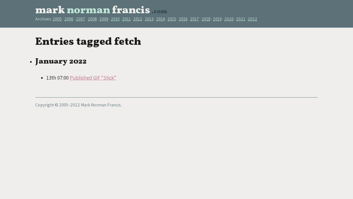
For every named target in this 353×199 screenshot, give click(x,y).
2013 (149, 19)
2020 (229, 19)
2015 (171, 19)
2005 (57, 19)
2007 (80, 19)
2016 (183, 19)
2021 (240, 19)
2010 (115, 19)
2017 (194, 19)
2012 (137, 19)
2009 (103, 19)
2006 (68, 19)
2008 (92, 19)
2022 (252, 19)
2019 (217, 19)
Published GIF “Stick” (93, 77)
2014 (160, 19)
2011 (126, 19)
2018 (206, 19)
